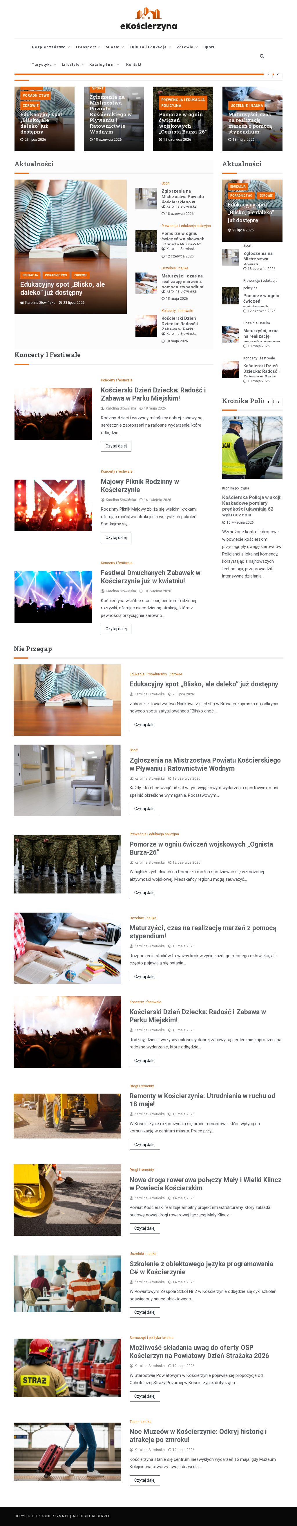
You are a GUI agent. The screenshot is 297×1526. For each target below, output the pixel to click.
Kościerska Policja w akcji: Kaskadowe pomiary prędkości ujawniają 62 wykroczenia (251, 506)
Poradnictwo (36, 96)
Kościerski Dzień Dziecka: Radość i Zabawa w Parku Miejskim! (180, 326)
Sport (208, 47)
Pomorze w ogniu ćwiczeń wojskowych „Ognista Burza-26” (183, 123)
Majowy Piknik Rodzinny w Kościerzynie (140, 486)
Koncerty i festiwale (177, 311)
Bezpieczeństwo (49, 47)
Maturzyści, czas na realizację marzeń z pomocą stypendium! (250, 123)
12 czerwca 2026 (180, 256)
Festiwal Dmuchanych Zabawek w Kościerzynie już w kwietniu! (150, 577)
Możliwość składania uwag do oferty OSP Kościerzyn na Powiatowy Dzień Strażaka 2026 (199, 1352)
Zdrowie (185, 47)
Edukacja (30, 275)
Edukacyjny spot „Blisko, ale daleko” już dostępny (41, 123)
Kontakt (134, 64)
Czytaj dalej (116, 446)
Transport (85, 47)
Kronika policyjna (235, 488)
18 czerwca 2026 (180, 214)
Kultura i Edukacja (147, 47)
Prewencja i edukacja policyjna (183, 103)
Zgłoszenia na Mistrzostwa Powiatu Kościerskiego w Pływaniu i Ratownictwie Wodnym (111, 114)
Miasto (112, 47)
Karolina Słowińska (40, 303)
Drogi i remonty (142, 1086)
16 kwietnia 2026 (240, 522)
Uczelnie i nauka (247, 106)
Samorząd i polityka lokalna (151, 1338)
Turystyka (42, 64)
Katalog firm (102, 64)
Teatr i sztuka (140, 1422)
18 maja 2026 (177, 299)
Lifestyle (70, 64)
